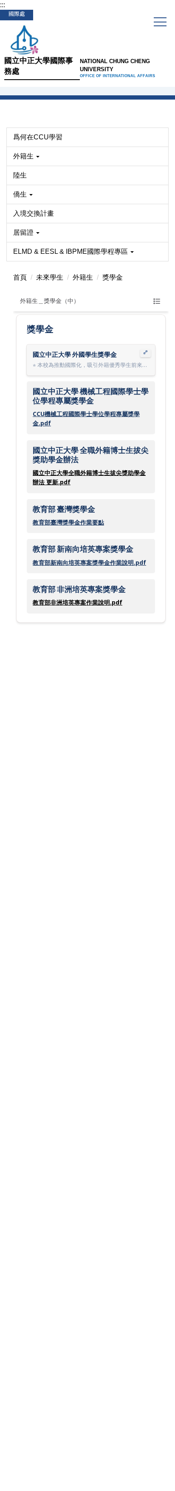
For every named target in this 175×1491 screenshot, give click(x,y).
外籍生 (83, 277)
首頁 (20, 277)
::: (2, 4)
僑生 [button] (20, 194)
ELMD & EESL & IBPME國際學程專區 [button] (71, 251)
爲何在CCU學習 (37, 137)
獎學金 (112, 277)
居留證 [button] (24, 232)
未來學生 (49, 277)
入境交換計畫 (33, 213)
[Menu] (160, 22)
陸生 (20, 175)
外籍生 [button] (24, 156)
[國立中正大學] (87, 39)
